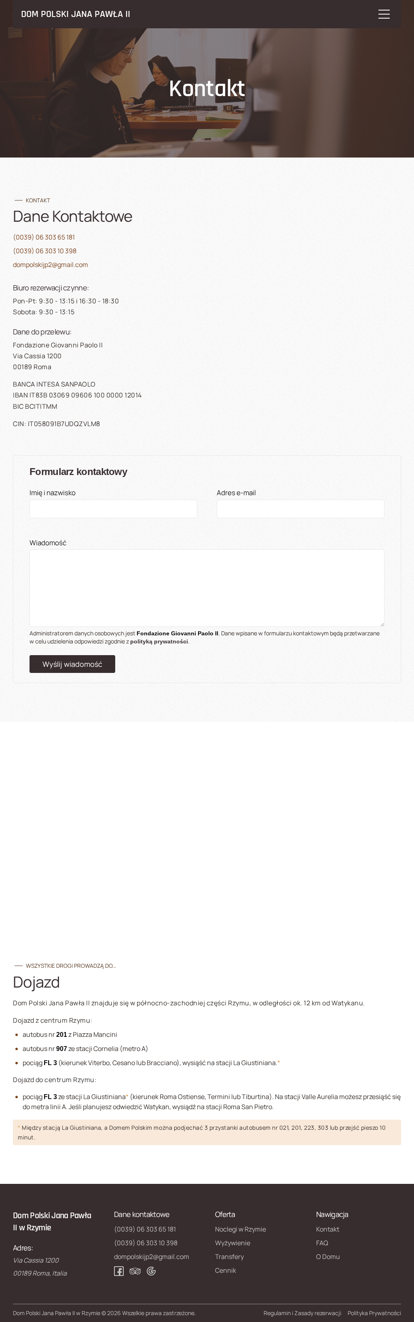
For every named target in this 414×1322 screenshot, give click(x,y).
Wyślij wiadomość (72, 664)
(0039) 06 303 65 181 (44, 237)
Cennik (225, 1270)
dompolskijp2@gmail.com (50, 264)
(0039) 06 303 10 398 (44, 250)
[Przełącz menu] (384, 14)
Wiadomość (48, 542)
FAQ (322, 1242)
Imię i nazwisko (53, 492)
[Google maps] (151, 1271)
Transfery (229, 1256)
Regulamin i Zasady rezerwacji (302, 1313)
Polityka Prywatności (374, 1313)
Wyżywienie (232, 1242)
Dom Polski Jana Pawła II (75, 14)
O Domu (328, 1256)
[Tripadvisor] (135, 1271)
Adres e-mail (236, 492)
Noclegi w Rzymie (240, 1229)
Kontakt (327, 1229)
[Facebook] (119, 1271)
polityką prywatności (159, 641)
